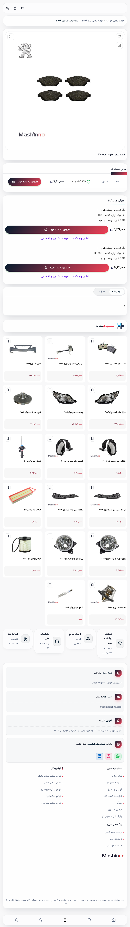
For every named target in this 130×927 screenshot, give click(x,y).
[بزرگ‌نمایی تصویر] (10, 36)
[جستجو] (22, 8)
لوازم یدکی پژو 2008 (92, 20)
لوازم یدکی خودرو (115, 20)
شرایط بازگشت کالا (113, 796)
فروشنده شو (116, 839)
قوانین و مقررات (114, 789)
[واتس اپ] (118, 756)
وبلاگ (119, 803)
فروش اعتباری (115, 809)
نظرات (102, 291)
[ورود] (15, 8)
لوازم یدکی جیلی (52, 782)
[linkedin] (99, 756)
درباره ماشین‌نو (114, 782)
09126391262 (98, 683)
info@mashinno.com (110, 707)
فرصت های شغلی (113, 832)
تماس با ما (117, 776)
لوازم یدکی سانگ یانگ (49, 776)
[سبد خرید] (7, 8)
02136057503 (114, 683)
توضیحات (116, 291)
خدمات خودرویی (113, 845)
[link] (107, 359)
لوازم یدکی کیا (54, 796)
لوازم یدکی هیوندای (51, 789)
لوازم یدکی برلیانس (51, 803)
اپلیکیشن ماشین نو (112, 816)
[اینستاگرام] (108, 756)
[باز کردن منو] (122, 8)
